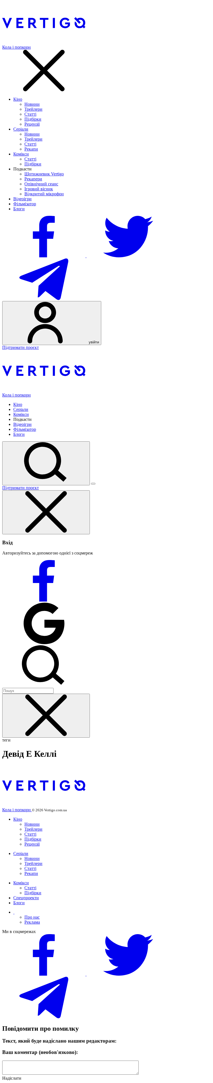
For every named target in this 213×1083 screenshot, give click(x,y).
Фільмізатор (24, 203)
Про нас (32, 917)
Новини (32, 104)
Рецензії (32, 124)
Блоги (19, 208)
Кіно (17, 99)
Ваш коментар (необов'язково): (40, 1052)
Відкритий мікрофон (44, 193)
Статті (30, 114)
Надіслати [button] (11, 1078)
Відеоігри (22, 198)
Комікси (21, 154)
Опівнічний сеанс (41, 184)
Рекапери (33, 179)
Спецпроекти (26, 897)
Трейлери (33, 109)
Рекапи (31, 149)
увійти (93, 342)
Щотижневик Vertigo (44, 174)
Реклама (32, 922)
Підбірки (32, 119)
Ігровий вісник (38, 188)
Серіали (20, 129)
